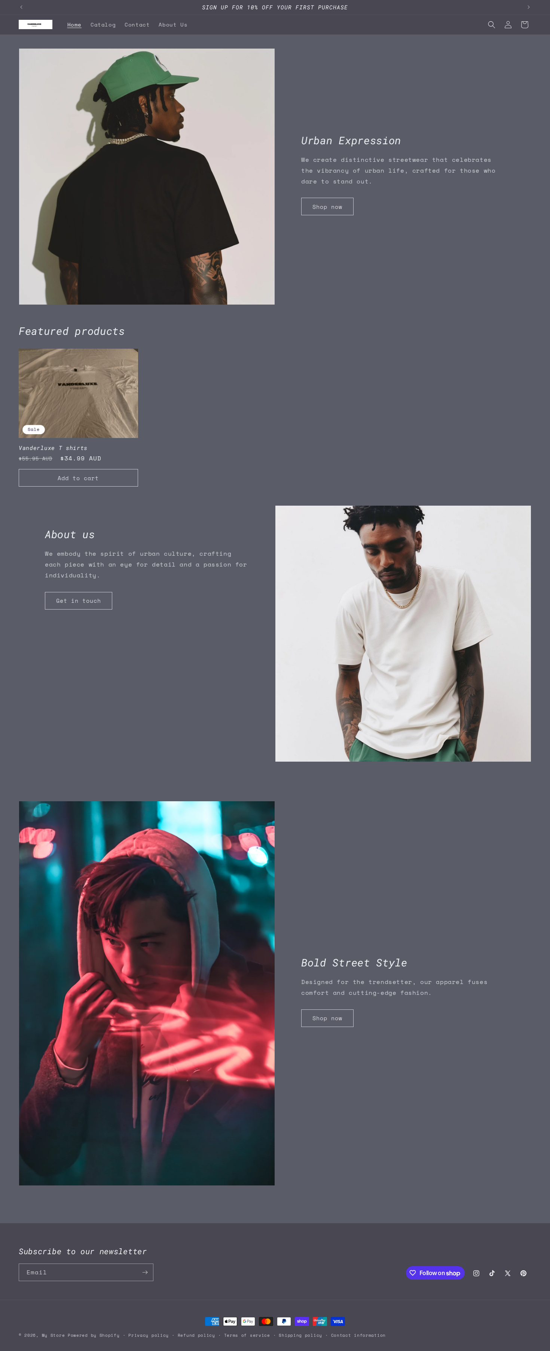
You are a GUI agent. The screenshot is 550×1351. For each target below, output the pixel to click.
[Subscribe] (145, 1272)
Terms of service (247, 1335)
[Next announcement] (528, 7)
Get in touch (78, 600)
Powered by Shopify (94, 1335)
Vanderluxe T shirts (53, 447)
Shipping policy (300, 1335)
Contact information (358, 1335)
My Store (53, 1335)
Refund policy (196, 1335)
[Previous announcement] (21, 7)
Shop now (327, 207)
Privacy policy (148, 1335)
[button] (491, 24)
